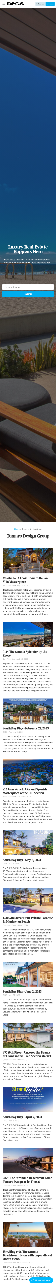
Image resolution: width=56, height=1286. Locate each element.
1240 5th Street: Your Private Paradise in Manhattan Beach (28, 920)
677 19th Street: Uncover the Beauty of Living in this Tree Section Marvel (27, 1054)
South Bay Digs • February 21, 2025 (26, 728)
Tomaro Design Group (28, 536)
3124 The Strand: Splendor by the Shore (25, 653)
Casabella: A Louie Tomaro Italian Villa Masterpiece (25, 580)
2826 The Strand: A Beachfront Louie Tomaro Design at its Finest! (27, 1180)
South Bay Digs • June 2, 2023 (22, 991)
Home (17, 529)
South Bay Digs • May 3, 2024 (22, 860)
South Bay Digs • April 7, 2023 (22, 1117)
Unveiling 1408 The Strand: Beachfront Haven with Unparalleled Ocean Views (27, 1255)
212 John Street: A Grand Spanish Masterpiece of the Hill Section (25, 791)
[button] (3, 3)
